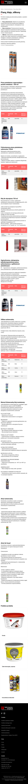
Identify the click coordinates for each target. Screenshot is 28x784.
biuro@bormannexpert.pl (6, 762)
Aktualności (3, 749)
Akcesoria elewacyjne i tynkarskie (8, 728)
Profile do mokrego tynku (6, 723)
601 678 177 (7, 768)
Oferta (2, 9)
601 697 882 (8, 766)
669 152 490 (6, 764)
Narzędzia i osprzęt (5, 730)
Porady (2, 747)
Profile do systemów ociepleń (7, 720)
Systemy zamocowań (5, 725)
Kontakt (3, 752)
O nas (2, 742)
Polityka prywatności (20, 777)
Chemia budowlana (8, 9)
